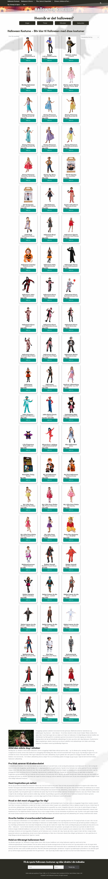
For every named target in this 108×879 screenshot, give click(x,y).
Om (24, 4)
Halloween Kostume (53, 875)
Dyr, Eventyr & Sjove (14, 4)
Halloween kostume (54, 10)
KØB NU (28, 60)
